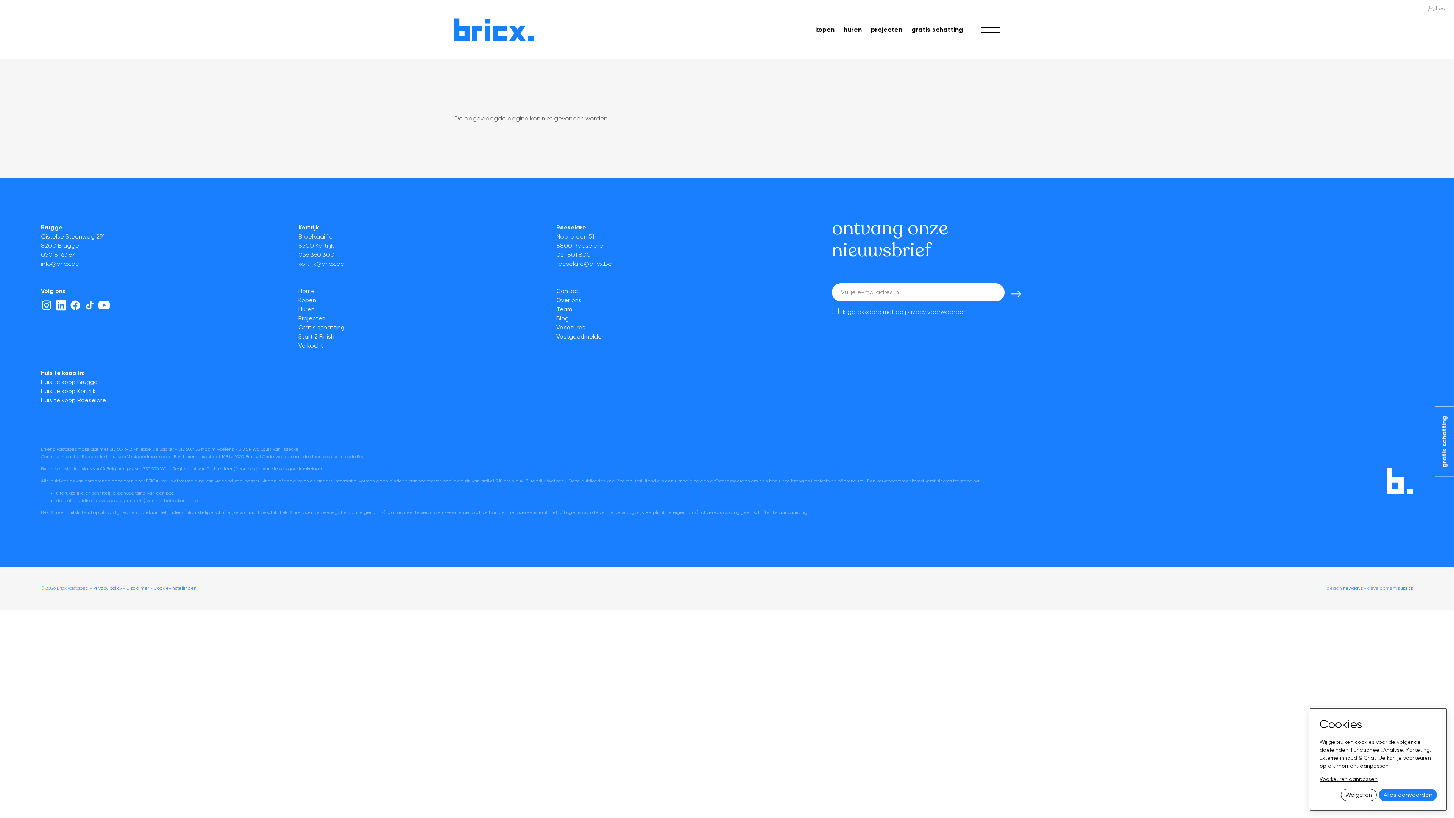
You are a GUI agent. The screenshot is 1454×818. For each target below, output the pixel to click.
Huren (853, 29)
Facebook (75, 305)
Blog (562, 318)
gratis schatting (1444, 441)
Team (564, 309)
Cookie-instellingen (175, 588)
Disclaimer (137, 588)
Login (1442, 8)
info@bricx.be (60, 263)
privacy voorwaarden (936, 311)
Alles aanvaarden (1408, 794)
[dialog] (1378, 759)
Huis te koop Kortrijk (68, 391)
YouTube (104, 305)
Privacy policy (107, 588)
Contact (568, 291)
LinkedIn (61, 305)
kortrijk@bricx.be (321, 263)
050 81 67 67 (58, 254)
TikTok (89, 305)
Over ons (569, 300)
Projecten (886, 29)
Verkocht (310, 345)
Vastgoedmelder (580, 336)
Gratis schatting (937, 29)
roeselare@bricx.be (584, 263)
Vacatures (570, 327)
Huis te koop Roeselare (73, 400)
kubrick (1405, 588)
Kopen (825, 29)
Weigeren (1358, 794)
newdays (1353, 588)
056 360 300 (316, 254)
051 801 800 (573, 254)
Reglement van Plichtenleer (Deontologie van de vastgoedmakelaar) (247, 468)
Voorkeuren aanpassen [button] (1349, 779)
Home (306, 291)
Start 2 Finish (316, 336)
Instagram (46, 305)
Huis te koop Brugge (69, 382)
